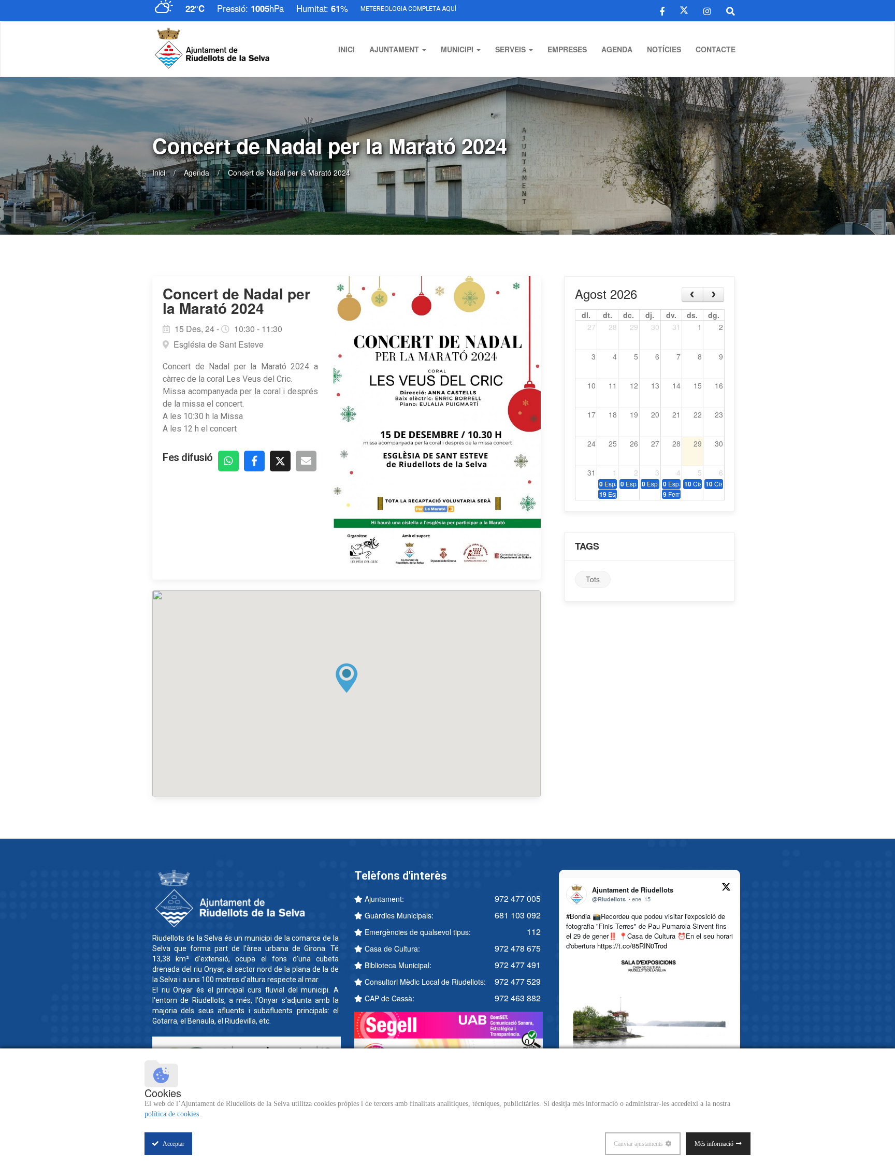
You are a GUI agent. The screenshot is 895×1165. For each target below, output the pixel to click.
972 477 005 (518, 898)
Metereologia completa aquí (408, 8)
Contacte (715, 49)
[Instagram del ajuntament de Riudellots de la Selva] (707, 10)
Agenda (616, 49)
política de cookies (173, 1114)
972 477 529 (518, 981)
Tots (593, 579)
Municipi (458, 49)
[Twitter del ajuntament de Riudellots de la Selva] (684, 10)
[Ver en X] (726, 888)
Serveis (511, 49)
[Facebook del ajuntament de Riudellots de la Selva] (662, 10)
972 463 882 (518, 998)
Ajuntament (395, 49)
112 (534, 932)
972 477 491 (518, 965)
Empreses (567, 49)
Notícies (664, 49)
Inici (346, 49)
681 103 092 (518, 915)
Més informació (714, 1143)
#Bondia (578, 916)
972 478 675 (518, 948)
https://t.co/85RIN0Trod (632, 946)
